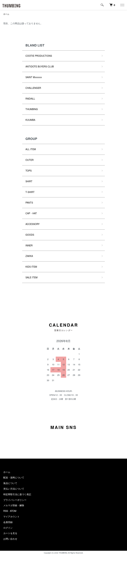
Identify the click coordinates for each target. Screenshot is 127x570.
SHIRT (28, 181)
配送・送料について (13, 477)
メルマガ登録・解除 (13, 505)
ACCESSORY (32, 224)
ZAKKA (29, 256)
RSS (5, 510)
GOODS (29, 234)
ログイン (8, 527)
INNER (29, 245)
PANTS (29, 202)
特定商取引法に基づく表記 (17, 494)
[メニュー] (122, 5)
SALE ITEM (31, 277)
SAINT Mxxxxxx (33, 77)
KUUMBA (30, 119)
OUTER (29, 159)
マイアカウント (11, 516)
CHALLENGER (33, 87)
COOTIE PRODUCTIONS (38, 55)
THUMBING (31, 109)
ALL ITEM (30, 149)
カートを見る (10, 533)
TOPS (28, 170)
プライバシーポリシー (14, 499)
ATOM (13, 510)
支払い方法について (13, 488)
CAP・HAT (31, 213)
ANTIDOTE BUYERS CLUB (39, 66)
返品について (10, 483)
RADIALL (30, 98)
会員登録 (8, 522)
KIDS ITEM (31, 266)
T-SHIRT (30, 192)
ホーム (6, 14)
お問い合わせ (10, 538)
